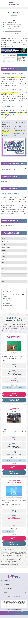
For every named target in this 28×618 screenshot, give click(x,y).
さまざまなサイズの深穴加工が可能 (12, 26)
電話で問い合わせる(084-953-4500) (14, 472)
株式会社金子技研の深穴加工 (11, 22)
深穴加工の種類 (5, 584)
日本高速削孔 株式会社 (9, 305)
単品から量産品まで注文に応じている (12, 28)
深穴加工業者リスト (8, 298)
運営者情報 (4, 592)
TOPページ (10, 596)
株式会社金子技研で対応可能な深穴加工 (13, 31)
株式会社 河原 (7, 303)
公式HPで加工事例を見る (14, 394)
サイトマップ (17, 596)
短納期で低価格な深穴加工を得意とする (13, 24)
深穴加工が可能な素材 (6, 588)
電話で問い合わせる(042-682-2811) (14, 543)
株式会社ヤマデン (7, 300)
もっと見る (13, 33)
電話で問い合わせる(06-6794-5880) (14, 400)
